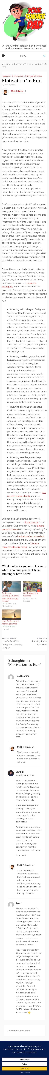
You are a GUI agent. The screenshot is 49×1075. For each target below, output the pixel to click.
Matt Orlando (9, 85)
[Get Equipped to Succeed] (32, 586)
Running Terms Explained (39, 643)
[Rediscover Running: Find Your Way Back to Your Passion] (11, 586)
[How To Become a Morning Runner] (11, 614)
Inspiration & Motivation (13, 76)
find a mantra (31, 522)
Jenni (18, 903)
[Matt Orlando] (5, 91)
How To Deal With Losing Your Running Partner (12, 644)
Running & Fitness (33, 76)
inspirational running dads (30, 536)
